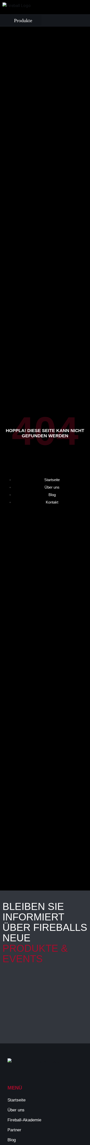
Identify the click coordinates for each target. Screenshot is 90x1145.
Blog (12, 1140)
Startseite (17, 1100)
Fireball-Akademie (24, 1120)
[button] (20, 20)
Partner (14, 1130)
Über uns (16, 1110)
